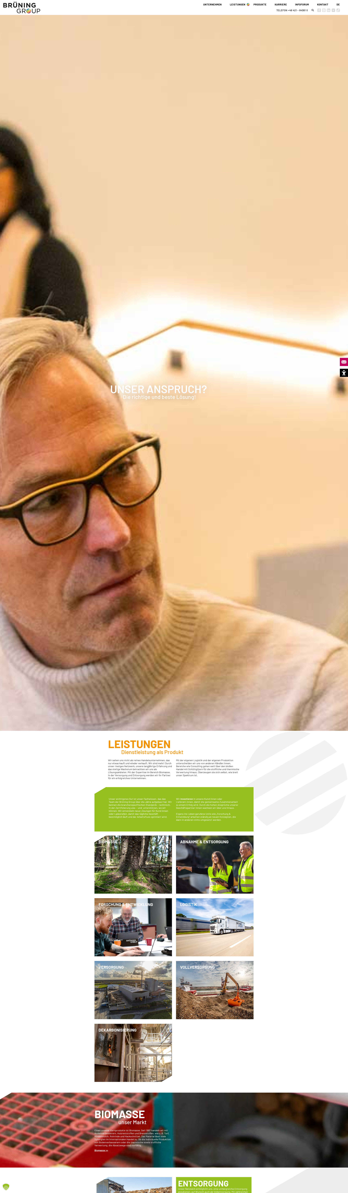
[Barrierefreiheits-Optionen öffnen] (344, 373)
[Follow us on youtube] (333, 10)
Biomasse (119, 1113)
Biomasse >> (101, 1150)
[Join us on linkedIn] (328, 10)
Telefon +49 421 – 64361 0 (292, 10)
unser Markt (132, 1122)
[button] (313, 10)
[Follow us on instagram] (324, 10)
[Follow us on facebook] (319, 10)
